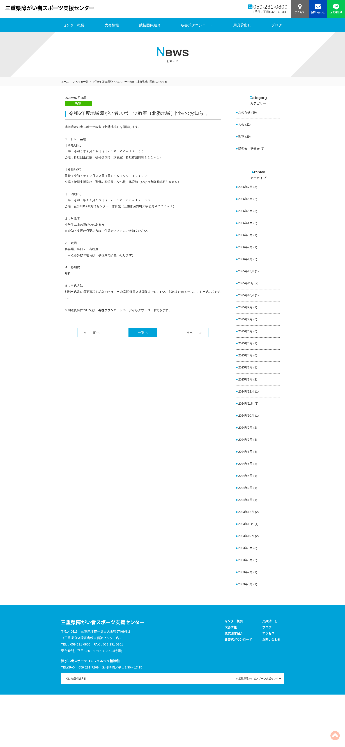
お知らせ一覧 (80, 81)
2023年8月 (245, 560)
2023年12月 (246, 512)
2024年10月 (246, 415)
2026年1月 (245, 259)
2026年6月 (245, 199)
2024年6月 (245, 451)
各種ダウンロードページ (115, 310)
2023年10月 (246, 536)
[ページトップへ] (335, 738)
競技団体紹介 (150, 25)
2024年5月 (245, 463)
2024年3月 (245, 488)
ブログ (276, 25)
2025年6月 (245, 331)
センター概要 (234, 621)
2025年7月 (245, 319)
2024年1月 (245, 500)
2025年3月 (245, 367)
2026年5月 (245, 211)
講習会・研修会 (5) (251, 148)
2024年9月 (245, 427)
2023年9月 (245, 548)
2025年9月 (245, 307)
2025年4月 (245, 355)
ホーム (65, 81)
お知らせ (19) (247, 112)
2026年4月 (245, 223)
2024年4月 (245, 476)
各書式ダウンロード (197, 25)
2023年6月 (245, 584)
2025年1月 (245, 379)
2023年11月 (246, 524)
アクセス (299, 12)
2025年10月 (246, 295)
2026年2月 (245, 247)
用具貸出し (242, 25)
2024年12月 (246, 391)
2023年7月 (245, 572)
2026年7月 (245, 187)
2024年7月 (245, 439)
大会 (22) (244, 124)
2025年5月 (245, 343)
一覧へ (143, 332)
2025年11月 (246, 283)
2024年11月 (246, 403)
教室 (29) (244, 136)
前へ (94, 332)
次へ (191, 332)
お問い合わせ (318, 12)
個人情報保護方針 (76, 678)
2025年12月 (246, 271)
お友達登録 (336, 12)
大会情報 (112, 25)
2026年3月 (245, 235)
